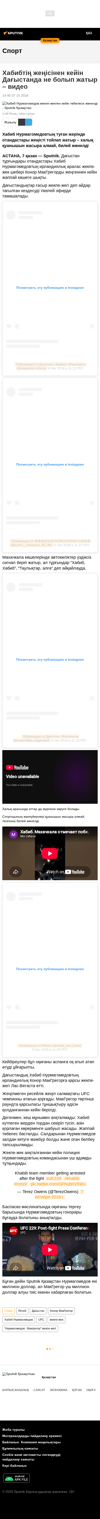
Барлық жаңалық (15, 1390)
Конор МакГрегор (61, 1310)
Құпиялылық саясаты (20, 1448)
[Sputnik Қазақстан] (14, 35)
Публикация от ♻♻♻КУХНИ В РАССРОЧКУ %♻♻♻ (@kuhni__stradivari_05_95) (50, 543)
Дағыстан (38, 1310)
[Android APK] (16, 1478)
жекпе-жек (56, 1319)
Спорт (8, 1310)
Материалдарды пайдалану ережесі (32, 1436)
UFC (41, 1319)
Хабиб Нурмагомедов (18, 1319)
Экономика (58, 1390)
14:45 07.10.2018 (15, 95)
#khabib (72, 1178)
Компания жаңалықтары (41, 1442)
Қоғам (77, 1390)
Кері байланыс (14, 1465)
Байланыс (10, 1442)
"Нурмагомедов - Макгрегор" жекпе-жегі (30, 1328)
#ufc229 (53, 1178)
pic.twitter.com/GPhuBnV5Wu (58, 1184)
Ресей (22, 1310)
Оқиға (91, 1390)
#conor (20, 1184)
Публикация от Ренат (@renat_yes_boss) (50, 1045)
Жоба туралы (13, 1429)
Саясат (39, 1390)
